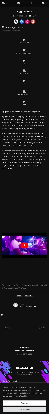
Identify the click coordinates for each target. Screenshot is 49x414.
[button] (7, 327)
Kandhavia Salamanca (24, 351)
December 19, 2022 (24, 354)
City (13, 16)
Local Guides (24, 347)
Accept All (24, 403)
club (19, 295)
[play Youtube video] (24, 245)
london (28, 295)
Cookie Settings (24, 409)
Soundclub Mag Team (28, 306)
